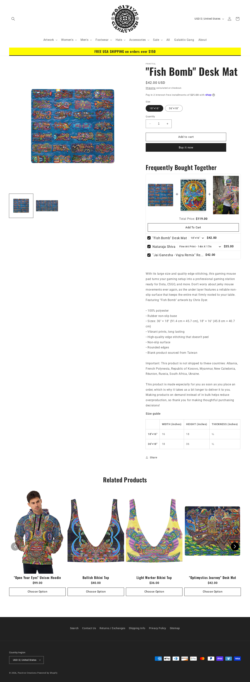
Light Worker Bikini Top (154, 577)
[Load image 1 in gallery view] (21, 206)
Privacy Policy (157, 628)
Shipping (151, 88)
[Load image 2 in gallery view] (47, 206)
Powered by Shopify (47, 673)
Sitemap (175, 628)
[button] (13, 19)
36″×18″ (174, 108)
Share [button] (153, 457)
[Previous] (15, 546)
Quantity (150, 116)
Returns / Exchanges (112, 628)
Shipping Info (137, 628)
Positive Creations (27, 673)
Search (74, 628)
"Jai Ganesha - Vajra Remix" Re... (178, 255)
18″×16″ (154, 108)
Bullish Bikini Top (96, 577)
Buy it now (186, 147)
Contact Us (89, 628)
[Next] (235, 546)
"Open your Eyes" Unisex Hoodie (37, 577)
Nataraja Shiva (163, 246)
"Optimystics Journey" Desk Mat (212, 577)
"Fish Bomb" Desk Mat (169, 238)
